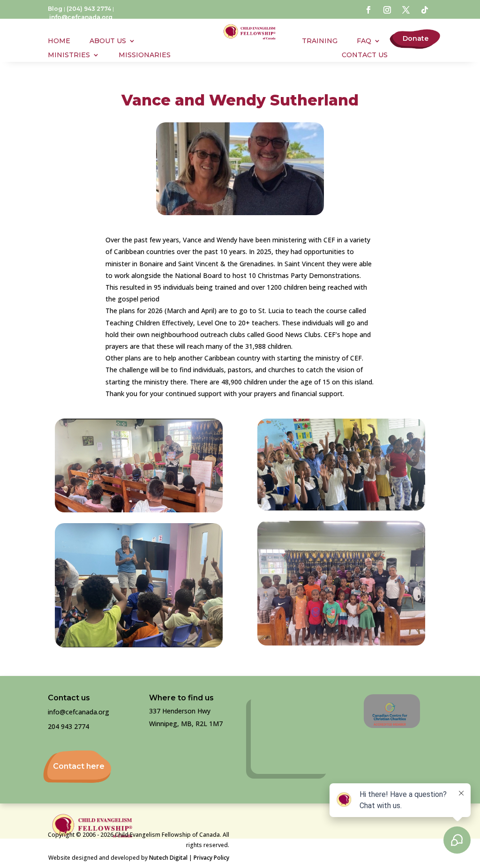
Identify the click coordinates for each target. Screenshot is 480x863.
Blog (55, 8)
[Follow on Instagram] (387, 9)
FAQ (364, 41)
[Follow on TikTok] (424, 9)
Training (320, 41)
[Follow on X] (405, 9)
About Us (108, 41)
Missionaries (145, 55)
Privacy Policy (211, 858)
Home (59, 41)
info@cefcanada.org (80, 17)
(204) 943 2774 (89, 8)
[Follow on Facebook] (368, 9)
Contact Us (365, 55)
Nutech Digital (168, 858)
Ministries (69, 55)
